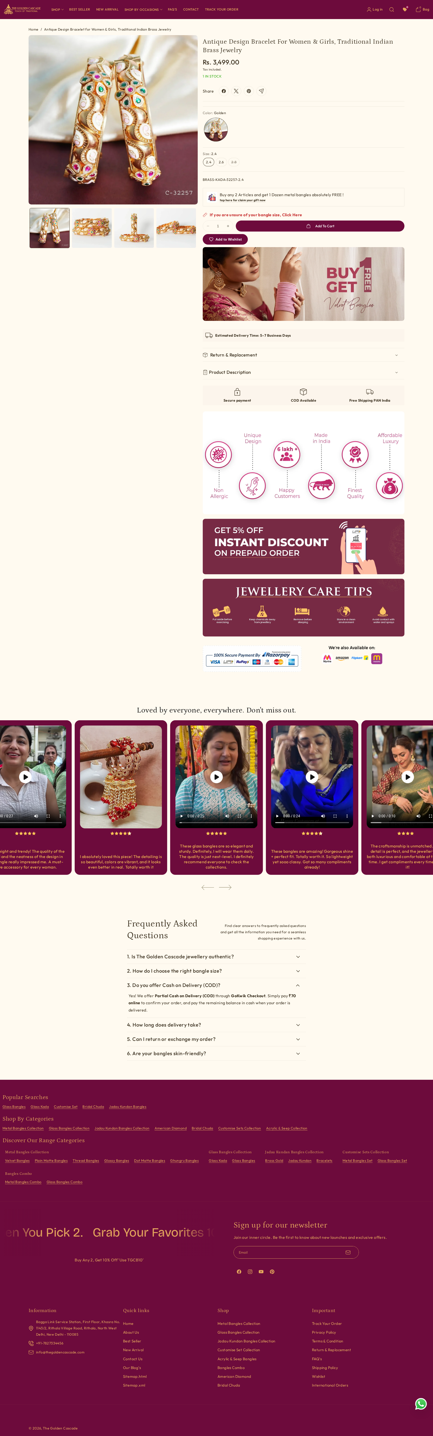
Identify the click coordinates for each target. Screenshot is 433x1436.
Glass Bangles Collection (69, 1128)
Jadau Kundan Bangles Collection (121, 1128)
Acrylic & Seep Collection (286, 1128)
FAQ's (317, 1358)
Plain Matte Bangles (51, 1160)
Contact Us (132, 1358)
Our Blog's (132, 1367)
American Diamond (171, 1128)
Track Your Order (327, 1323)
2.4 (208, 162)
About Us (131, 1332)
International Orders (330, 1385)
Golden (216, 129)
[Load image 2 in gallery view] (92, 228)
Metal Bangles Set (358, 1160)
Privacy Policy (324, 1332)
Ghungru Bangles (184, 1160)
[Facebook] (224, 91)
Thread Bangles (86, 1160)
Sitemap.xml (134, 1385)
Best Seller (132, 1341)
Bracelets (324, 1160)
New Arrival (133, 1349)
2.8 (235, 163)
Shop (55, 10)
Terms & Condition (327, 1341)
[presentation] (113, 119)
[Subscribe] (348, 1252)
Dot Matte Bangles (149, 1160)
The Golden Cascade (60, 1428)
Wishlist (318, 1376)
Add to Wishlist (228, 239)
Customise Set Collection (239, 1349)
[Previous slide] (207, 887)
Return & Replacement (331, 1349)
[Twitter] (236, 91)
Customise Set (65, 1106)
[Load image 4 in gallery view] (176, 228)
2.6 (221, 162)
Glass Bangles (14, 1106)
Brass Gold (274, 1160)
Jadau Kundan (299, 1160)
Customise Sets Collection (239, 1128)
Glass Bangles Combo (65, 1182)
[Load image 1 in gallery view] (49, 228)
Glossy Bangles (116, 1160)
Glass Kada (40, 1106)
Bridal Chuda (93, 1106)
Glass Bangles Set (392, 1160)
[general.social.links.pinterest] (249, 91)
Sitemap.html (135, 1376)
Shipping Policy (325, 1367)
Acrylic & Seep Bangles (237, 1358)
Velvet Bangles (17, 1160)
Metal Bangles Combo (23, 1182)
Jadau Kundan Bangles (127, 1106)
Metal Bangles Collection (23, 1128)
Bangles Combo (231, 1367)
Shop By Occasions (142, 10)
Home (34, 29)
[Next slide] (225, 887)
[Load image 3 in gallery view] (134, 228)
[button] (57, 9)
